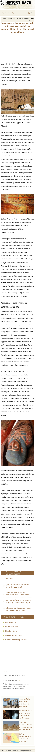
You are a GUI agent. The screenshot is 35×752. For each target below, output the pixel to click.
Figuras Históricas (11, 627)
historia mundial (11, 622)
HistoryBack (8, 18)
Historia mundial (22, 18)
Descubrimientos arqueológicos (16, 640)
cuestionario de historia (13, 635)
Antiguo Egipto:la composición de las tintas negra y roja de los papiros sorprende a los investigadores (16, 686)
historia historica (11, 631)
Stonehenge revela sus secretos (14, 675)
